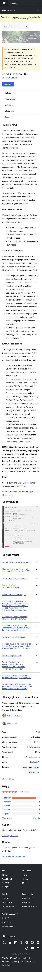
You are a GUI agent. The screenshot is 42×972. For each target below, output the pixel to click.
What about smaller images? (14, 595)
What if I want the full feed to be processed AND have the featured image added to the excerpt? (17, 686)
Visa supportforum (10, 835)
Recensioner (10, 99)
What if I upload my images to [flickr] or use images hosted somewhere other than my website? (13, 665)
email (25, 767)
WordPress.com (10, 914)
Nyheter (5, 875)
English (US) (35, 762)
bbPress (7, 922)
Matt (5, 918)
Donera (26, 902)
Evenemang (27, 898)
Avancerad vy (8, 779)
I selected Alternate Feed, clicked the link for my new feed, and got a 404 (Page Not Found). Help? (16, 646)
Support (8, 117)
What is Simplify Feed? (12, 655)
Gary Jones (12, 723)
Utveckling (9, 111)
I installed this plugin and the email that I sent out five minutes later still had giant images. (16, 627)
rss (38, 772)
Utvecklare (7, 902)
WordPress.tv (9, 906)
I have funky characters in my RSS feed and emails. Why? (15, 618)
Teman (25, 875)
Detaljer (8, 93)
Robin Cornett (11, 78)
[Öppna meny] (38, 3)
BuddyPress (8, 926)
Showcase (26, 871)
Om (3, 871)
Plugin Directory (8, 10)
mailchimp (31, 772)
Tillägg (25, 879)
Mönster (25, 883)
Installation (9, 105)
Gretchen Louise (25, 483)
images (36, 767)
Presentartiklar (29, 906)
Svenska (11, 937)
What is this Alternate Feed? (14, 637)
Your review (7, 818)
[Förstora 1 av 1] (36, 509)
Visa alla (36, 818)
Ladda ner (8, 84)
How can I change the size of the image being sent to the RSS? (16, 570)
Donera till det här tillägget (13, 856)
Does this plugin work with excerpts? (11, 586)
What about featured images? (15, 578)
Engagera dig (27, 894)
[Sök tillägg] (27, 26)
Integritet (6, 886)
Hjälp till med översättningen (26, 18)
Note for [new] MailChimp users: (16, 562)
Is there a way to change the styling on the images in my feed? (16, 676)
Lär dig (5, 894)
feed (30, 767)
